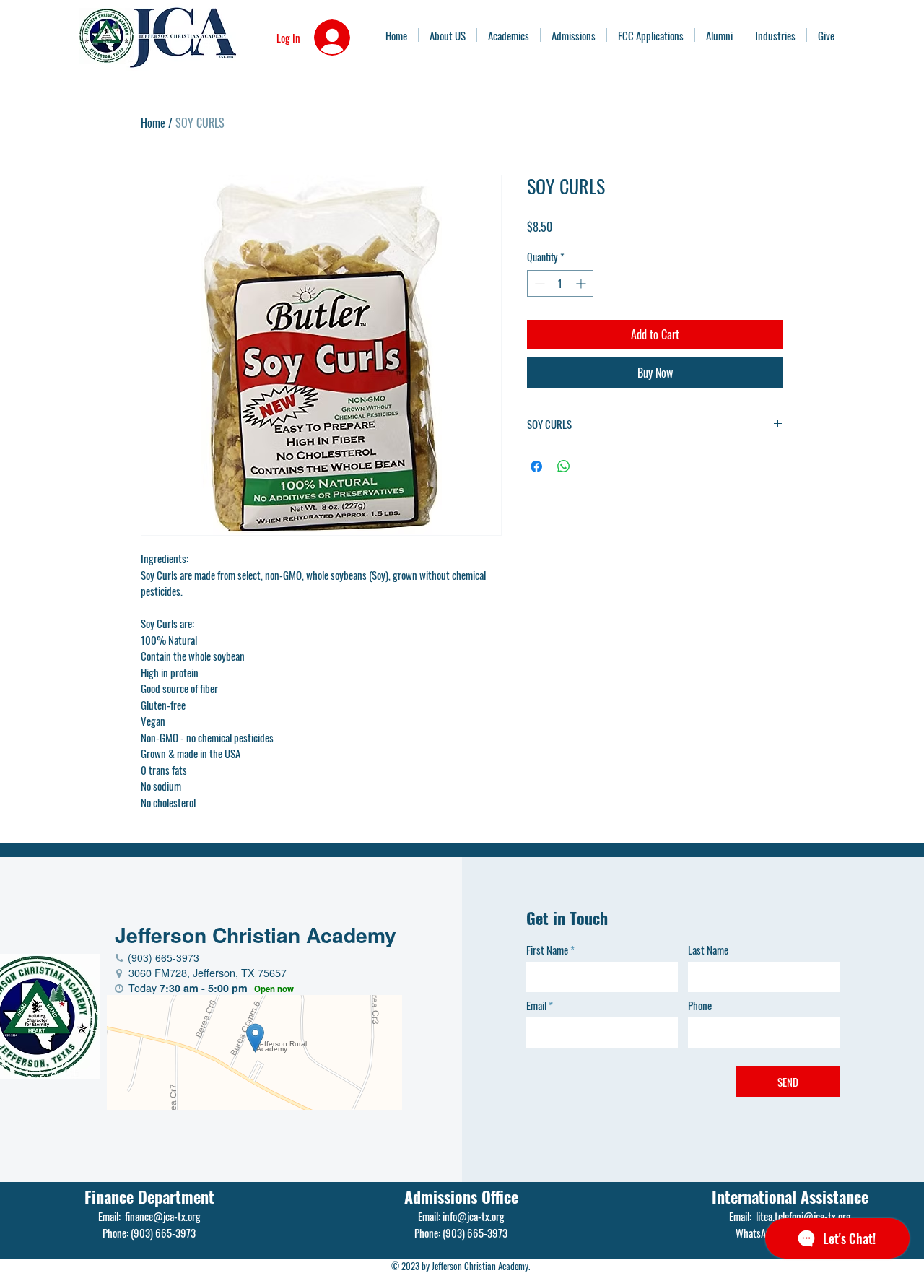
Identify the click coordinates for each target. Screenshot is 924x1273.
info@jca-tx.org (474, 1216)
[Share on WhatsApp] (563, 466)
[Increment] (582, 283)
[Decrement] (538, 283)
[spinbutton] (560, 283)
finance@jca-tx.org (163, 1216)
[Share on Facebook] (536, 466)
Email (536, 1005)
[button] (775, 35)
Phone (700, 1005)
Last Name (708, 949)
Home (153, 122)
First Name (547, 949)
